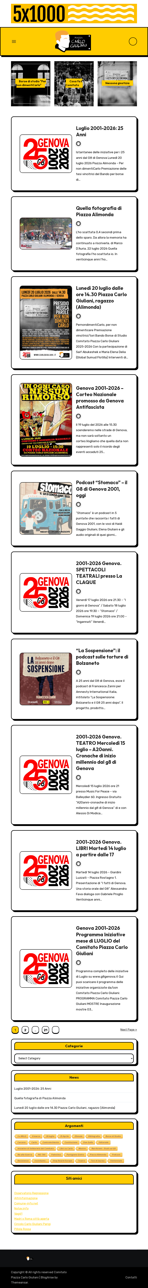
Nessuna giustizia (117, 83)
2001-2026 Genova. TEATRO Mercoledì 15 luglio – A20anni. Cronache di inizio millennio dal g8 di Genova (100, 752)
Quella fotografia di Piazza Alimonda (99, 211)
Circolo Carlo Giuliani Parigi (32, 1224)
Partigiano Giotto (75, 1154)
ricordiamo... (41, 1161)
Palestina (56, 1154)
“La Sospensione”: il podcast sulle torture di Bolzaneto (102, 656)
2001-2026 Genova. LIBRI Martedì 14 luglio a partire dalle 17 (101, 848)
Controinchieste (51, 1142)
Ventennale (116, 1161)
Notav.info (21, 1208)
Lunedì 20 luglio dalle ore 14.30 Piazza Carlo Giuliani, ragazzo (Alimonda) (101, 297)
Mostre (82, 1148)
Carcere (22, 1142)
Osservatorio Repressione (31, 1193)
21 (45, 1030)
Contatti (131, 1277)
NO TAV (41, 1154)
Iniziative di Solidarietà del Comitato (36, 1148)
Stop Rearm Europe (62, 1161)
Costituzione (71, 1142)
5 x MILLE (22, 1136)
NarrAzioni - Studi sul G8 (104, 1148)
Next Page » (128, 1029)
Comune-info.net (26, 1203)
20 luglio (50, 1136)
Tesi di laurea (98, 1161)
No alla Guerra (25, 1154)
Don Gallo (88, 1142)
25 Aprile (64, 1136)
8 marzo (36, 1136)
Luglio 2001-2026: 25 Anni (32, 1088)
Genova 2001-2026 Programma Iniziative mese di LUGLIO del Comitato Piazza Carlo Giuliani (102, 940)
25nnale (78, 1136)
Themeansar (19, 1282)
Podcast (116, 1154)
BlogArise (47, 1277)
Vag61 (18, 1213)
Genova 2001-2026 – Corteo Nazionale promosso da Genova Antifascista (100, 397)
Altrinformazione (26, 1198)
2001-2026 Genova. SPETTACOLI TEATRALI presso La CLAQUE (99, 572)
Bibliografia (94, 1136)
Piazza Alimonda (98, 1154)
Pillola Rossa (22, 1229)
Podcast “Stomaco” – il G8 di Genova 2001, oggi (101, 488)
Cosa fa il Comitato (74, 83)
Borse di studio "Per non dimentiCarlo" (31, 83)
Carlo (34, 1142)
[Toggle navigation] (14, 41)
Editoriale (103, 1142)
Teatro (81, 1161)
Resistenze (23, 1161)
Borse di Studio (113, 1136)
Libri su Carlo (66, 1148)
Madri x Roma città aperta (31, 1219)
